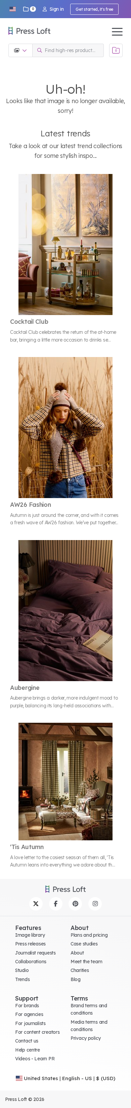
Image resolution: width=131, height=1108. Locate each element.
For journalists (30, 1023)
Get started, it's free (94, 9)
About (77, 953)
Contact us (26, 1041)
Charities (80, 970)
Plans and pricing (89, 935)
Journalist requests (35, 953)
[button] (12, 9)
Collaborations (30, 962)
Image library (30, 935)
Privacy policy (86, 1038)
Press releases (30, 944)
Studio (22, 970)
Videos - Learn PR (34, 1059)
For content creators (37, 1032)
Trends (22, 979)
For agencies (29, 1014)
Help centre (27, 1050)
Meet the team (86, 962)
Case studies (84, 944)
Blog (76, 979)
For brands (27, 1006)
